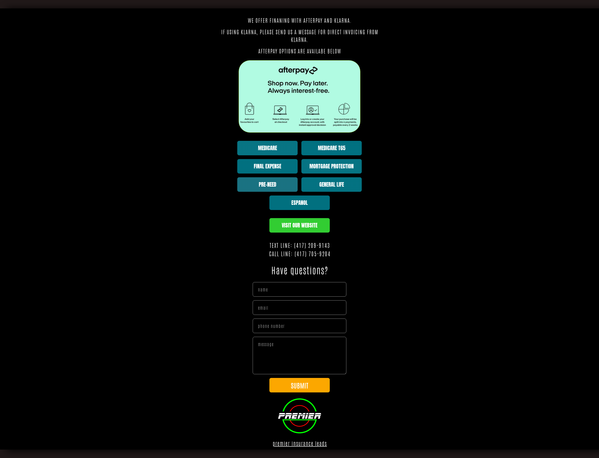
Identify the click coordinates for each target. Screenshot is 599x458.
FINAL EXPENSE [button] (267, 166)
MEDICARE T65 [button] (331, 148)
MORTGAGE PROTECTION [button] (331, 166)
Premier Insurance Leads (300, 443)
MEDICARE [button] (267, 148)
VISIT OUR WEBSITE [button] (299, 225)
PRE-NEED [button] (267, 184)
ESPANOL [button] (299, 203)
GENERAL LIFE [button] (331, 184)
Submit (299, 385)
